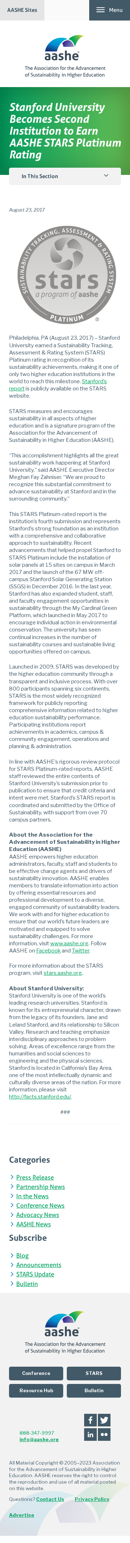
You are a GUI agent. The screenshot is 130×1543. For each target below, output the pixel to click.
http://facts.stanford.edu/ (40, 1097)
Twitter (104, 1420)
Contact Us (50, 1499)
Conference (36, 1373)
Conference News (40, 1206)
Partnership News (40, 1187)
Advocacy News (37, 1215)
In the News (32, 1196)
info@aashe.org (39, 1439)
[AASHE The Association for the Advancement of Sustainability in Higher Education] (65, 54)
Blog (22, 1256)
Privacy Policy (92, 1499)
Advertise (21, 1515)
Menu (116, 10)
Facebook (90, 1420)
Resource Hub (36, 1390)
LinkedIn (90, 1434)
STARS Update (35, 1274)
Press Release (35, 1178)
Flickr (104, 1434)
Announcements (38, 1265)
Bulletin (27, 1284)
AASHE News (33, 1224)
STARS (94, 1373)
